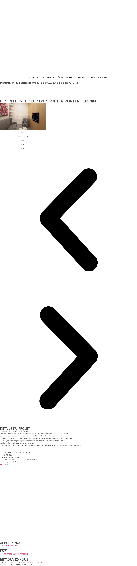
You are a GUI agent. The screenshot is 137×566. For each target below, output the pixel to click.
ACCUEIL (31, 77)
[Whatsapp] (68, 98)
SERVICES (50, 77)
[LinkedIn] (68, 86)
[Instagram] (68, 93)
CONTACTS (82, 77)
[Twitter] (68, 91)
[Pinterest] (68, 95)
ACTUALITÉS (70, 77)
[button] (68, 220)
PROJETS (40, 77)
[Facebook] (68, 88)
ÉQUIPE (60, 77)
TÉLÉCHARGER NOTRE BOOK (98, 77)
